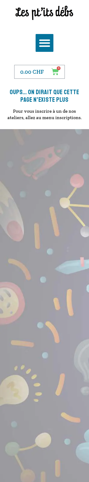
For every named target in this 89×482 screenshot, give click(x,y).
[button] (44, 43)
